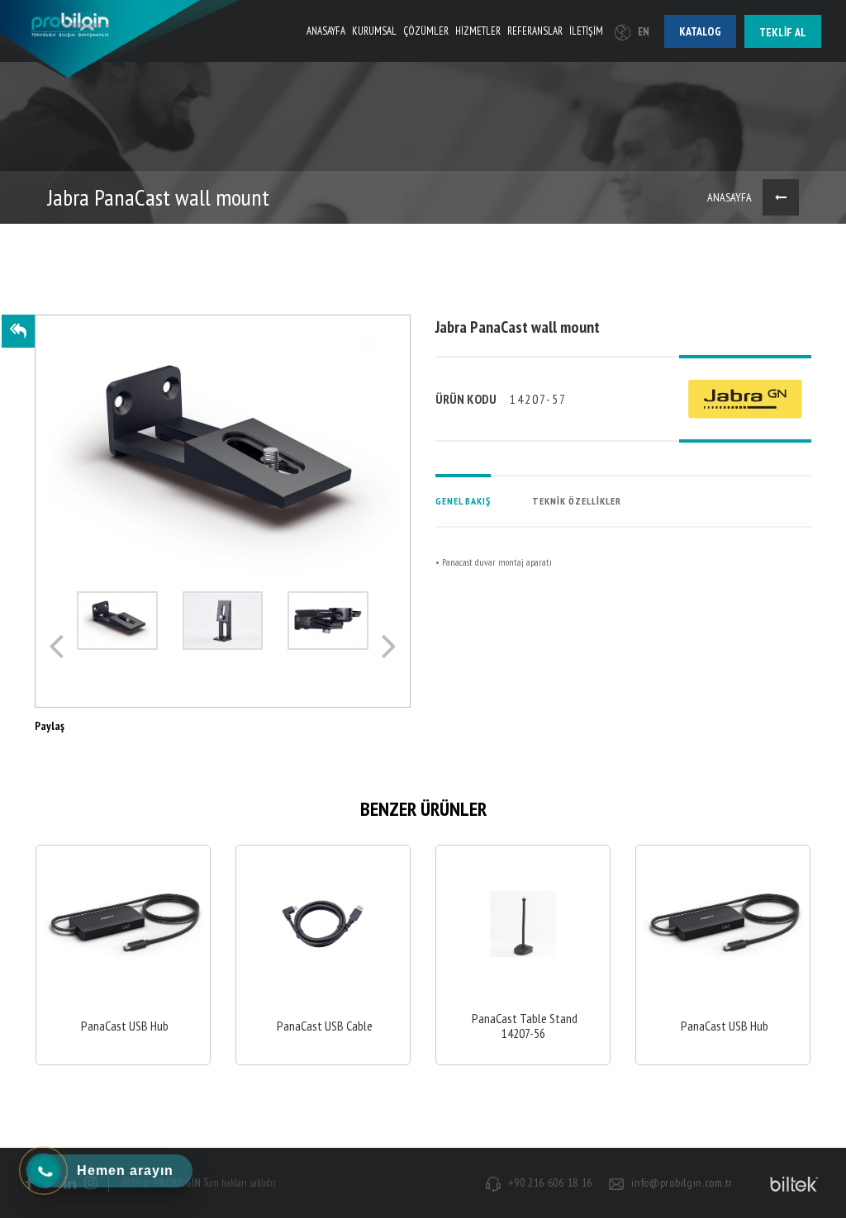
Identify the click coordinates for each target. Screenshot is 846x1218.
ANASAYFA (326, 31)
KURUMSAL (374, 31)
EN (643, 32)
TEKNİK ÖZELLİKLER (576, 501)
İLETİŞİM (586, 31)
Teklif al (782, 32)
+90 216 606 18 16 (550, 1182)
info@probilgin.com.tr (682, 1182)
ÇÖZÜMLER (426, 31)
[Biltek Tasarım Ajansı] (791, 1183)
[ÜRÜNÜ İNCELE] (123, 955)
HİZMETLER (478, 31)
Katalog (700, 31)
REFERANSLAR (535, 31)
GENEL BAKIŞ (463, 501)
